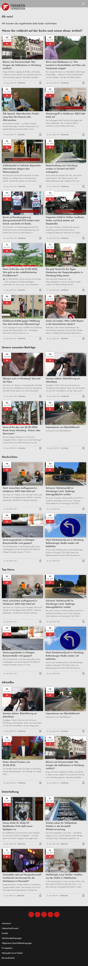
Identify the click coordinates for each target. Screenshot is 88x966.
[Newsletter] (57, 914)
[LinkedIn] (50, 914)
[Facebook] (31, 914)
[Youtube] (44, 914)
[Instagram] (37, 914)
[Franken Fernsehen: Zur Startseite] (13, 7)
